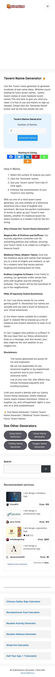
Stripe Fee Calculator (17, 645)
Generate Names (27, 138)
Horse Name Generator (39, 435)
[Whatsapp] (44, 157)
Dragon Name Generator (39, 445)
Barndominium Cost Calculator (23, 612)
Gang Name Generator (15, 435)
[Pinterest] (36, 157)
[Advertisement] (27, 41)
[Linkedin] (27, 157)
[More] (27, 161)
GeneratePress (27, 673)
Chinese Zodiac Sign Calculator (23, 601)
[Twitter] (19, 157)
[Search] (46, 469)
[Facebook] (11, 157)
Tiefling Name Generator (15, 445)
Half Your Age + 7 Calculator (21, 656)
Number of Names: (27, 124)
